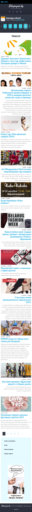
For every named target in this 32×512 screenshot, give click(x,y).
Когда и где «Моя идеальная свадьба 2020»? (13, 135)
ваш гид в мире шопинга (16, 8)
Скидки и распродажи (9, 441)
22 (5, 26)
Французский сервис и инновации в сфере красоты (16, 269)
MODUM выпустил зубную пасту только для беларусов (15, 340)
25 (20, 26)
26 (26, 26)
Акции (5, 445)
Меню (6, 2)
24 (15, 26)
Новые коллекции (8, 449)
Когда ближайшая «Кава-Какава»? (12, 201)
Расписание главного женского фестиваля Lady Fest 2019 (14, 416)
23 (10, 26)
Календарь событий (13, 18)
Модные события (8, 453)
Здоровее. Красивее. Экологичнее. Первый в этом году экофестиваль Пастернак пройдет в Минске (16, 61)
